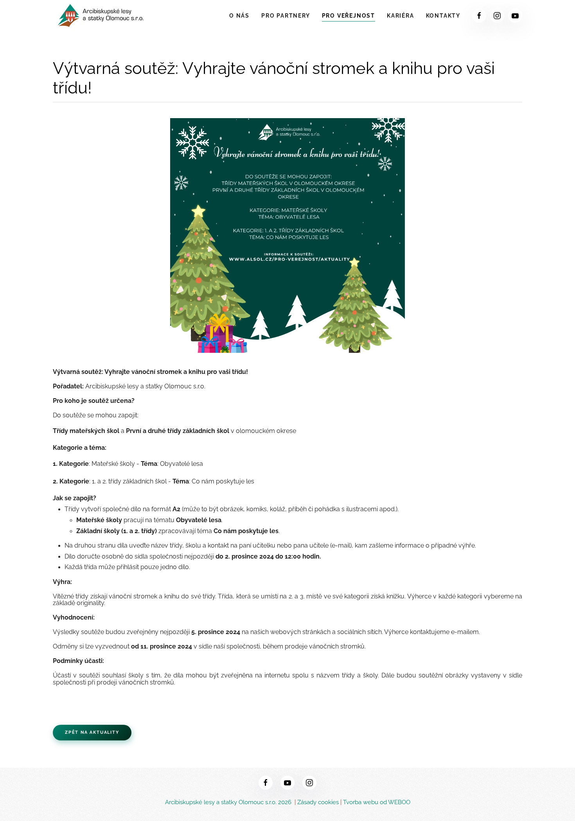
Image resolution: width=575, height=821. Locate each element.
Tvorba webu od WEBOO (376, 802)
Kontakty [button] (443, 16)
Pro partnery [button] (285, 16)
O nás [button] (239, 16)
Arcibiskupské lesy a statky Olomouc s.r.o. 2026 (229, 802)
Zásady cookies (318, 802)
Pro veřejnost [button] (348, 16)
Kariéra (400, 16)
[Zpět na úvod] (102, 15)
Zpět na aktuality (92, 732)
